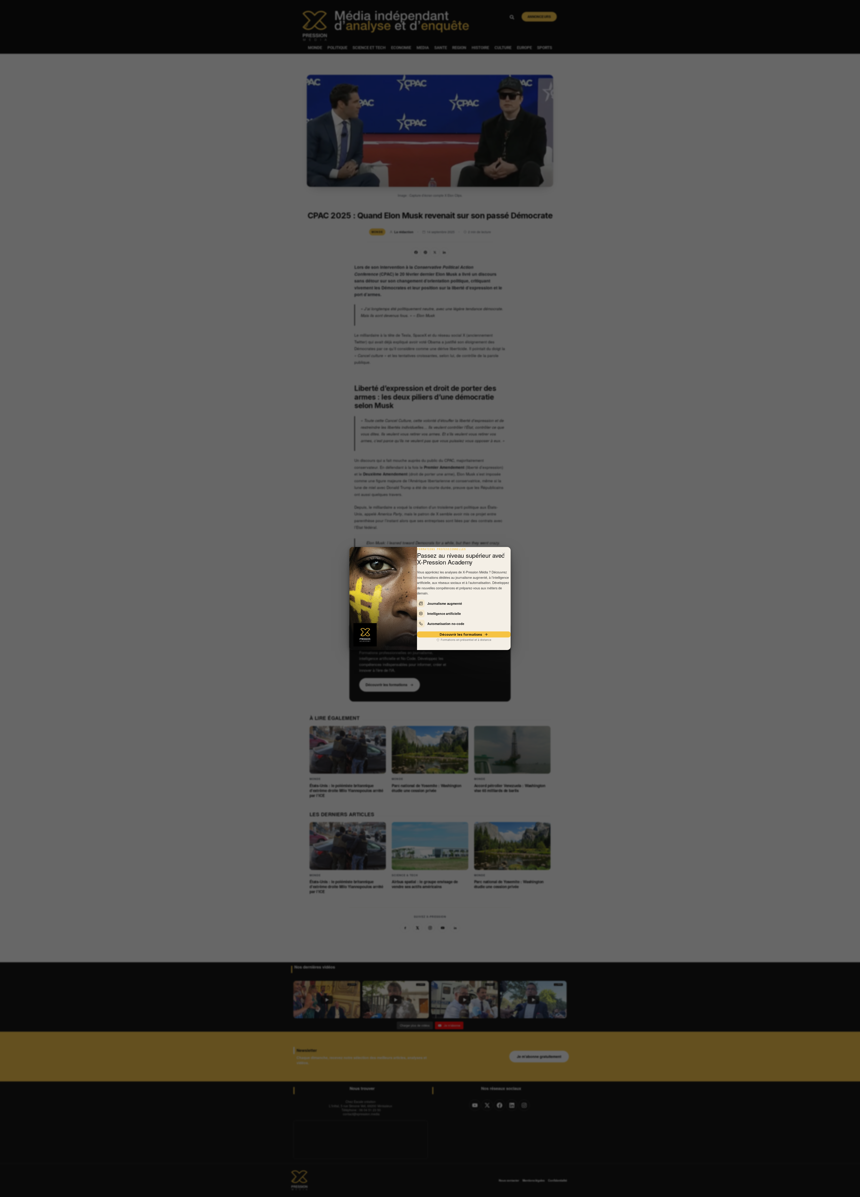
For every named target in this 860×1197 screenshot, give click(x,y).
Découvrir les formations (461, 634)
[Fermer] (503, 554)
